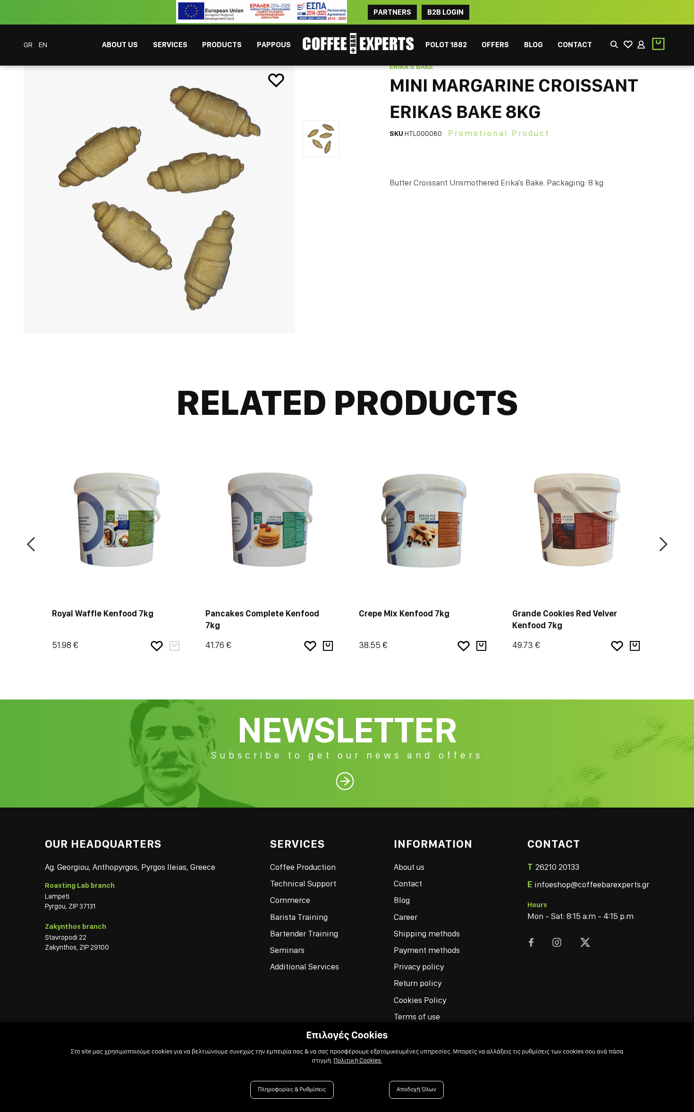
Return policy (417, 983)
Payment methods (427, 950)
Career (405, 917)
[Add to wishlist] (276, 80)
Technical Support (303, 883)
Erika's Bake (411, 66)
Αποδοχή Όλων (416, 1089)
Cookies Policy (420, 1000)
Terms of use (417, 1016)
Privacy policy (419, 966)
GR (29, 44)
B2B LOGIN (445, 12)
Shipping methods (427, 933)
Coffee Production (303, 867)
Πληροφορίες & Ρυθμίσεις (292, 1089)
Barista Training (299, 917)
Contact (408, 883)
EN (43, 44)
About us (409, 867)
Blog (402, 900)
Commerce (290, 900)
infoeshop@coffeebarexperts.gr (591, 884)
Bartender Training (304, 933)
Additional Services (304, 966)
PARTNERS (392, 12)
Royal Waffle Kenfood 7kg (102, 613)
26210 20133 (557, 867)
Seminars (287, 950)
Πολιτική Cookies (358, 1060)
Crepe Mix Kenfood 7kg (404, 613)
